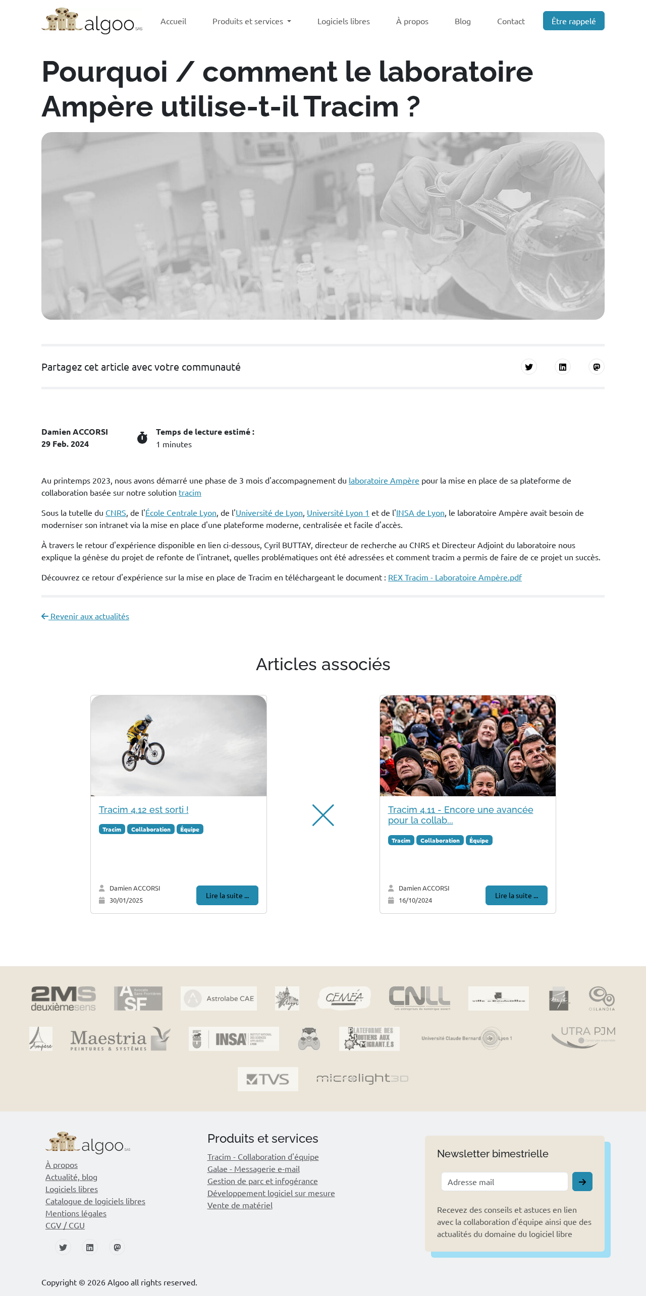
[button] (318, 815)
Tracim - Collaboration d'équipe (263, 1156)
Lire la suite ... (227, 895)
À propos (412, 21)
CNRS (115, 512)
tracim (190, 492)
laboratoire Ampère (384, 480)
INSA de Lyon (420, 512)
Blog (463, 21)
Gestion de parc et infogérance (262, 1180)
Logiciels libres (343, 21)
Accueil (173, 21)
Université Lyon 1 (338, 512)
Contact (511, 21)
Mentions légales (75, 1213)
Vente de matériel (240, 1205)
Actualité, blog (71, 1176)
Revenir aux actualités (88, 616)
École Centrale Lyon (181, 512)
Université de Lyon (269, 512)
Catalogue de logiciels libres (95, 1201)
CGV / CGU (65, 1225)
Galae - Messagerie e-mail (253, 1168)
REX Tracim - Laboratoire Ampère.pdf (455, 577)
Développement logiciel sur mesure (271, 1193)
